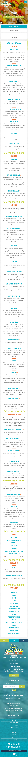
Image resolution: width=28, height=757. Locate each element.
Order (4, 640)
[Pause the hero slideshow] (1, 22)
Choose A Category (14, 26)
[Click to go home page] (6, 4)
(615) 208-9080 (14, 664)
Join (22, 686)
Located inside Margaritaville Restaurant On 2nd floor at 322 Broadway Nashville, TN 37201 (14, 659)
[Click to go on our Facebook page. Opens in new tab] (9, 744)
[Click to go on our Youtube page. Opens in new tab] (16, 744)
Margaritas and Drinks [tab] (14, 34)
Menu (14, 640)
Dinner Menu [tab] (14, 30)
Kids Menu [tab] (14, 37)
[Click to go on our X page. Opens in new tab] (11, 744)
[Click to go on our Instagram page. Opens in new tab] (14, 744)
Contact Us (14, 675)
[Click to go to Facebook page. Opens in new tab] (13, 690)
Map (23, 640)
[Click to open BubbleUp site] (14, 754)
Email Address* (6, 683)
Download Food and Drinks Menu (14, 16)
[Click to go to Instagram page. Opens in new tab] (15, 690)
